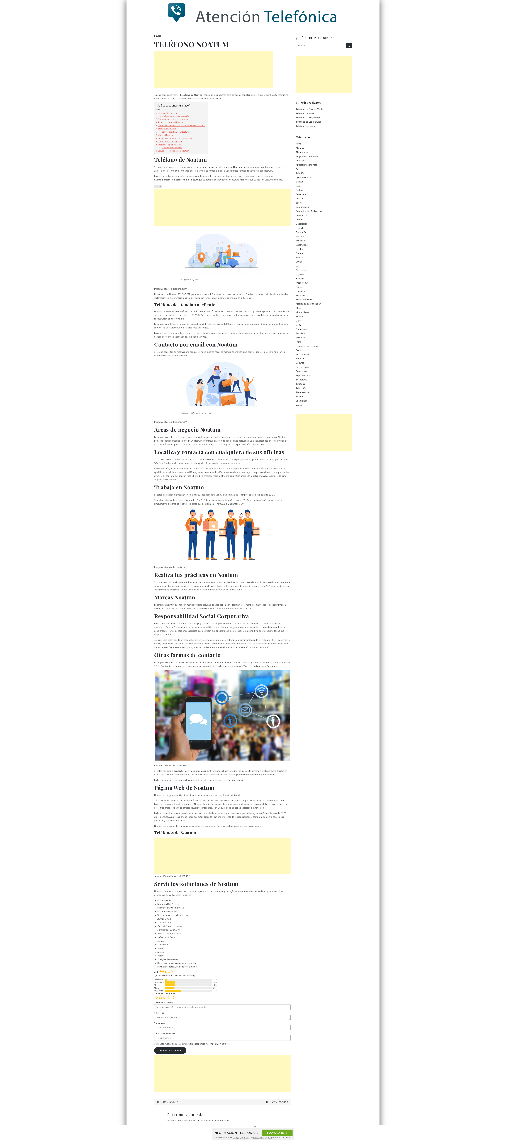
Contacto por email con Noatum (173, 119)
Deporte (300, 228)
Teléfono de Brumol (306, 126)
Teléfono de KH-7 (305, 113)
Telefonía (300, 384)
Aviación (300, 173)
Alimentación (302, 152)
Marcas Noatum (165, 135)
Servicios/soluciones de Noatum (173, 150)
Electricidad (302, 245)
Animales (300, 160)
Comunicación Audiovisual (309, 211)
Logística (300, 291)
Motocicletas (302, 312)
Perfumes (300, 337)
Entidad (299, 257)
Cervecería (301, 194)
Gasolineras (302, 270)
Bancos (299, 181)
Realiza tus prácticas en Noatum (173, 131)
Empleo (299, 249)
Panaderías (301, 333)
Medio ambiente (304, 299)
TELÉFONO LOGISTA (167, 1102)
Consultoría (301, 215)
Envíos (157, 35)
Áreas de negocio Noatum (170, 122)
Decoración (301, 223)
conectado (194, 1120)
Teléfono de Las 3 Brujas (308, 121)
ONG (298, 325)
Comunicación (303, 207)
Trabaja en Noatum (167, 128)
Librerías (300, 287)
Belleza (299, 190)
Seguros (300, 363)
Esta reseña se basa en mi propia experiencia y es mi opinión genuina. (195, 1044)
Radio (299, 350)
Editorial (300, 236)
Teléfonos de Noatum (172, 148)
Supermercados (304, 375)
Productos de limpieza (307, 346)
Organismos (302, 329)
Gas (298, 266)
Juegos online (303, 282)
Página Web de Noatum (170, 144)
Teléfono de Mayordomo (308, 117)
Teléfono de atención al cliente (175, 116)
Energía (299, 253)
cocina (299, 202)
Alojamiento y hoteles (307, 156)
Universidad (302, 400)
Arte (298, 169)
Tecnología (301, 379)
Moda (298, 308)
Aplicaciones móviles (306, 165)
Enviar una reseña (170, 1050)
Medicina (300, 295)
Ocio (298, 320)
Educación (301, 240)
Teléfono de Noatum (167, 113)
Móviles (300, 316)
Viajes (299, 405)
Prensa (299, 341)
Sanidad (300, 358)
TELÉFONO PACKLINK (277, 1102)
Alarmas (300, 148)
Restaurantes (302, 354)
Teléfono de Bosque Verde (309, 109)
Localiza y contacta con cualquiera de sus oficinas (181, 125)
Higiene (300, 274)
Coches (299, 198)
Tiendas (300, 396)
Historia (300, 278)
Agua (298, 143)
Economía (301, 232)
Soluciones (301, 371)
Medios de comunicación (308, 304)
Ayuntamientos (303, 177)
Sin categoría (302, 367)
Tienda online (303, 392)
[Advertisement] (213, 69)
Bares (299, 186)
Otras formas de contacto (170, 141)
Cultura (299, 219)
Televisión (301, 388)
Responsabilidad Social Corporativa (175, 138)
